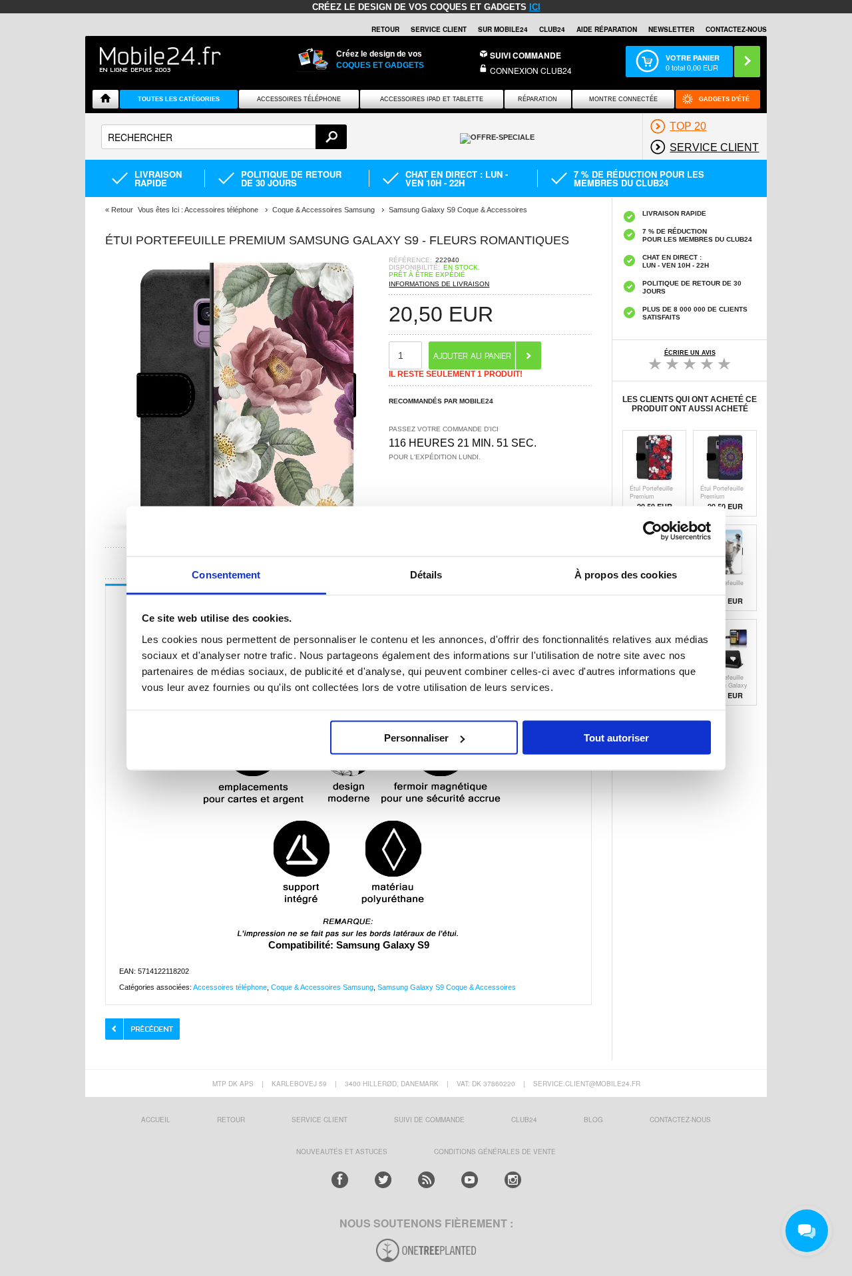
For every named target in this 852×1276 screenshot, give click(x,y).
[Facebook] (339, 1179)
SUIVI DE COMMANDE (429, 1119)
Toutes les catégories (179, 99)
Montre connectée (623, 99)
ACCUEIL (155, 1119)
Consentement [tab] (226, 574)
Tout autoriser (616, 738)
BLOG (593, 1119)
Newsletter (671, 29)
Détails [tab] (426, 574)
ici (534, 7)
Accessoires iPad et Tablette (431, 99)
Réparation (537, 99)
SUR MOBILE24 (503, 29)
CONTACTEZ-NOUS (736, 29)
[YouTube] (469, 1179)
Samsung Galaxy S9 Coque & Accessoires (446, 987)
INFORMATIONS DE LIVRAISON (439, 284)
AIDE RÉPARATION (606, 29)
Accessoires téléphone (230, 987)
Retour (122, 210)
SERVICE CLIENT (439, 29)
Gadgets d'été (724, 99)
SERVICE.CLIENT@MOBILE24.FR (586, 1083)
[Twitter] (383, 1179)
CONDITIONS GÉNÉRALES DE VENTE (495, 1151)
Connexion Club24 (531, 70)
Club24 (552, 29)
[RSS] (426, 1179)
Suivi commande (525, 55)
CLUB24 (524, 1119)
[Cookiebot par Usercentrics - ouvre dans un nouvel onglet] (652, 531)
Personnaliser (416, 738)
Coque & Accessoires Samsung (322, 987)
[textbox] (224, 136)
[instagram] (513, 1179)
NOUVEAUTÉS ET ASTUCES (341, 1151)
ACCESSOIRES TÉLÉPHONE (299, 99)
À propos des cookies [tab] (625, 574)
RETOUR (385, 29)
